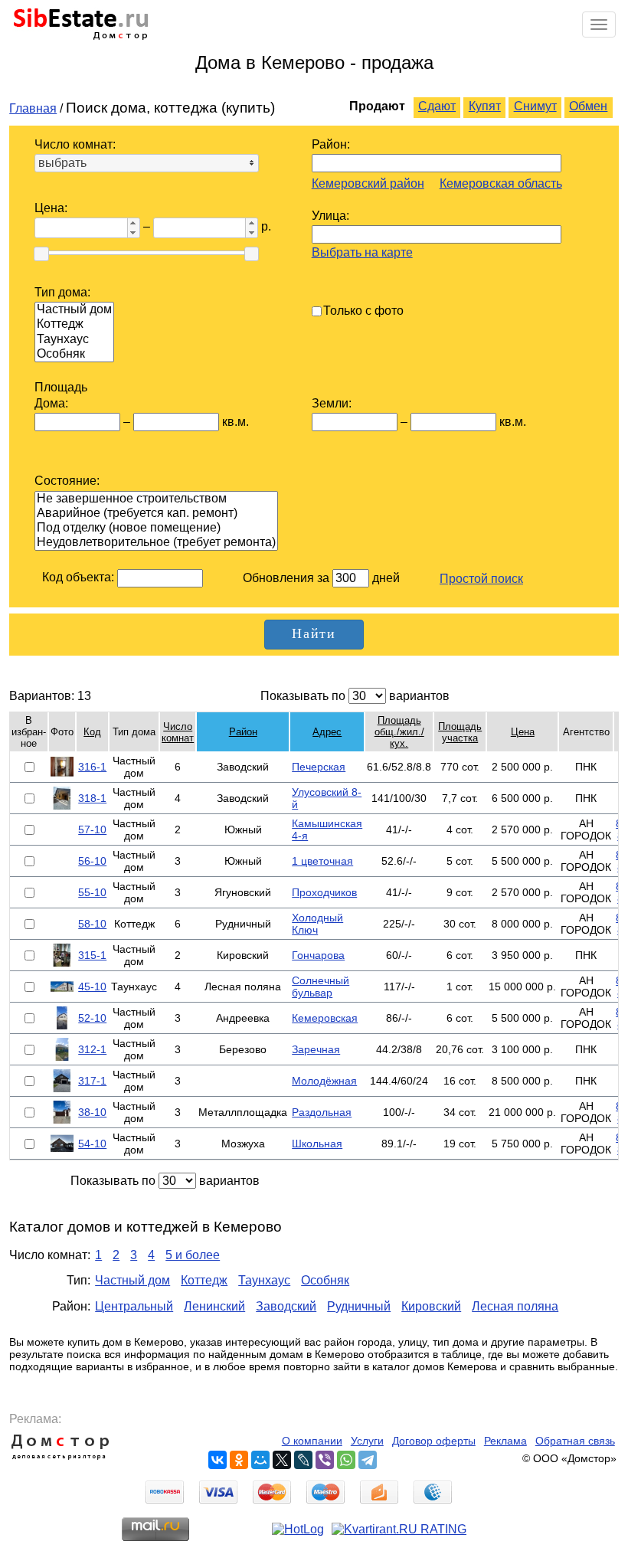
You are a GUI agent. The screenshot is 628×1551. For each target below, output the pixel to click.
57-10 (92, 829)
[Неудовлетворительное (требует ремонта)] (156, 542)
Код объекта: (78, 577)
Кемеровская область (501, 183)
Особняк (325, 1280)
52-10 (92, 1018)
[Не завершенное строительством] (156, 499)
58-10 (92, 924)
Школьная (317, 1143)
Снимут (535, 106)
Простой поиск (481, 578)
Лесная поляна (515, 1306)
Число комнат (178, 732)
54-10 (92, 1143)
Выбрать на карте (362, 252)
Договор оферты (434, 1441)
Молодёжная (324, 1081)
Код (92, 732)
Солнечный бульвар (320, 986)
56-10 (92, 861)
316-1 (92, 767)
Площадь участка (460, 732)
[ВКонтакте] (217, 1460)
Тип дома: (62, 292)
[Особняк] (74, 354)
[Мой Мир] (260, 1460)
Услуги (367, 1441)
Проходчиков (324, 892)
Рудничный (359, 1306)
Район (243, 732)
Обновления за (287, 577)
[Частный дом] (74, 310)
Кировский (431, 1306)
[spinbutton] (80, 228)
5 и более (192, 1254)
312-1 (92, 1049)
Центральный (134, 1306)
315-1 (92, 955)
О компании (312, 1441)
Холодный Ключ (317, 923)
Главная (33, 108)
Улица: (330, 215)
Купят (485, 106)
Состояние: (67, 480)
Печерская (318, 767)
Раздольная (322, 1112)
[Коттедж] (74, 324)
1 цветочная (322, 861)
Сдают (437, 106)
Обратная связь (575, 1441)
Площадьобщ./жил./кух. (399, 732)
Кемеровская (325, 1018)
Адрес (327, 732)
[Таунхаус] (74, 339)
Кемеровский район (368, 183)
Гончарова (318, 955)
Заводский (286, 1306)
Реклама (505, 1441)
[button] (133, 222)
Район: (331, 144)
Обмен (588, 106)
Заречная (316, 1049)
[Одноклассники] (239, 1460)
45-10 (92, 986)
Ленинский (214, 1306)
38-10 (92, 1112)
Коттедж (204, 1280)
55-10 (92, 892)
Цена (523, 732)
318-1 (92, 798)
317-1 (92, 1081)
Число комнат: (75, 144)
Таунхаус (264, 1280)
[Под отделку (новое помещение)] (156, 528)
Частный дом (132, 1280)
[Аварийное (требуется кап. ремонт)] (156, 513)
